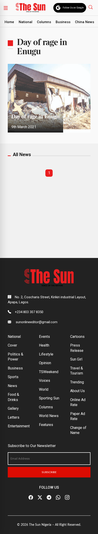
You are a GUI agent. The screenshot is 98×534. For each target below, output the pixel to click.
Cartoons (77, 336)
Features (46, 425)
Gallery (13, 408)
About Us (77, 391)
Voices (44, 380)
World (43, 389)
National (25, 22)
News (12, 386)
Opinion (45, 363)
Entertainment (19, 426)
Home (9, 22)
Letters (13, 417)
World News (49, 416)
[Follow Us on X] (40, 497)
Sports (13, 377)
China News (84, 22)
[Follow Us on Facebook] (30, 497)
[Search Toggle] (91, 7)
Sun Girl (76, 359)
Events (44, 336)
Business (63, 22)
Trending (77, 382)
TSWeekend (48, 372)
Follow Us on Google (73, 7)
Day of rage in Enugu (35, 116)
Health (44, 345)
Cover (12, 345)
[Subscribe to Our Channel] (49, 497)
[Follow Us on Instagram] (67, 497)
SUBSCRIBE (49, 472)
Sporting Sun (49, 398)
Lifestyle (46, 354)
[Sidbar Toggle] (6, 8)
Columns (44, 22)
